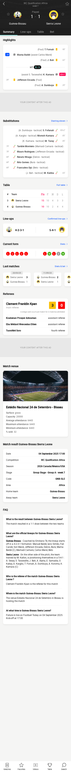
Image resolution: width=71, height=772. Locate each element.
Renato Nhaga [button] (24, 156)
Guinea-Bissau (23, 206)
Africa (62, 484)
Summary (8, 31)
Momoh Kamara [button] (45, 135)
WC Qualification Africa (53, 459)
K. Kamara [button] (48, 74)
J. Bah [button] (50, 59)
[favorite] (67, 4)
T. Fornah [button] (49, 49)
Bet (52, 31)
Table (40, 31)
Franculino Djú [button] (24, 167)
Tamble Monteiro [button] (25, 146)
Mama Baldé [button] (23, 54)
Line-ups (25, 31)
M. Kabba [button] (49, 172)
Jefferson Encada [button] (26, 79)
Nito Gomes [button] (23, 162)
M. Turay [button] (49, 140)
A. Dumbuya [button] (47, 85)
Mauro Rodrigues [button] (26, 151)
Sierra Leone (22, 200)
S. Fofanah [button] (48, 130)
